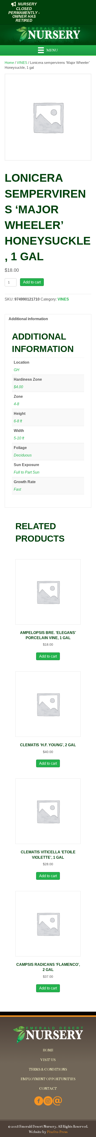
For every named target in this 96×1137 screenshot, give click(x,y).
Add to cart (32, 282)
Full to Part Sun (26, 472)
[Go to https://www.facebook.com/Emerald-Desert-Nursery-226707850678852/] (38, 1101)
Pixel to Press (57, 1132)
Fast (17, 489)
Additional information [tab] (28, 319)
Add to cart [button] (48, 656)
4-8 (16, 404)
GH (16, 370)
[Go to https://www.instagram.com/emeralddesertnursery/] (48, 1101)
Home (9, 63)
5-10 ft (19, 438)
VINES (22, 63)
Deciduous (23, 455)
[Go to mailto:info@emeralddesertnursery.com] (57, 1101)
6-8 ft (18, 421)
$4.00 (18, 387)
